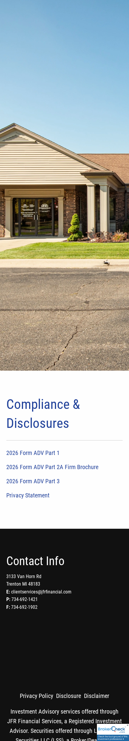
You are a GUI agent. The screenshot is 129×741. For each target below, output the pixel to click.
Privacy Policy (36, 695)
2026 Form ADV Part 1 (33, 452)
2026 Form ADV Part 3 (33, 481)
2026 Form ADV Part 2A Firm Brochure (52, 467)
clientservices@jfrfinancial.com (41, 592)
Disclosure (68, 695)
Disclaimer (96, 695)
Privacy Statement (28, 495)
